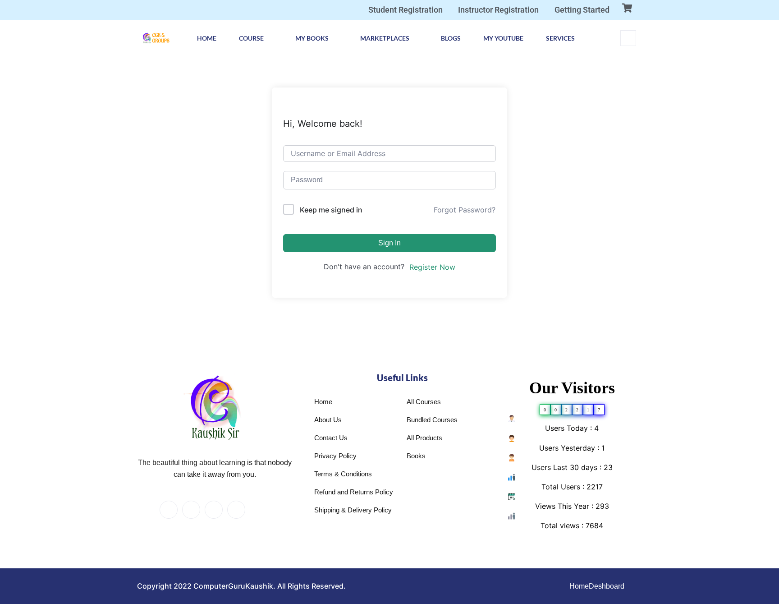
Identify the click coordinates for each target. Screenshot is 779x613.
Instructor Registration (498, 9)
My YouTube (503, 38)
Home (206, 38)
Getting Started (581, 9)
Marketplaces (384, 38)
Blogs (451, 38)
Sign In (389, 243)
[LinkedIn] (214, 510)
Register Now (432, 267)
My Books (312, 38)
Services (560, 38)
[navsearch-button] (628, 38)
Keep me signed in (331, 209)
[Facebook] (169, 510)
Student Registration (405, 9)
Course (251, 38)
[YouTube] (259, 510)
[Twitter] (191, 510)
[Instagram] (236, 510)
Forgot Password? (464, 209)
